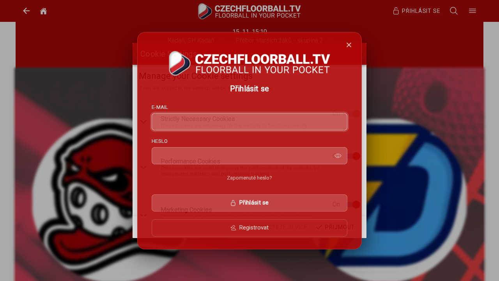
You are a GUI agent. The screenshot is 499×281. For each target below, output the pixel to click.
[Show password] (338, 155)
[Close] (349, 45)
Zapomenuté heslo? (249, 178)
